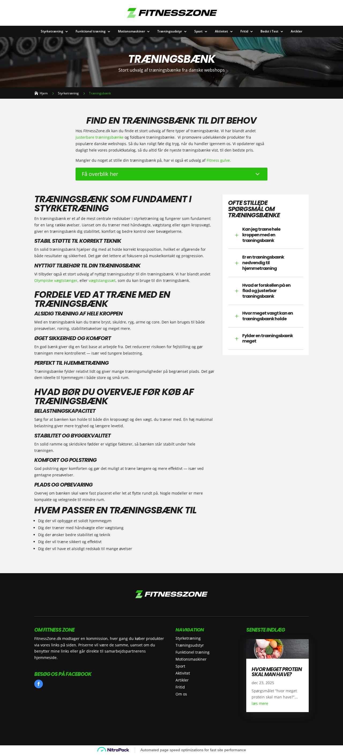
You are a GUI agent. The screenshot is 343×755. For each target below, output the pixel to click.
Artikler (296, 32)
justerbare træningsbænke (100, 137)
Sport (198, 32)
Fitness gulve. (219, 160)
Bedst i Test (269, 32)
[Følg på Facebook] (38, 684)
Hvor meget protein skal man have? (277, 672)
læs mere (260, 703)
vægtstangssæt (102, 280)
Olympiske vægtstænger (55, 280)
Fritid (244, 32)
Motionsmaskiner (131, 32)
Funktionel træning (91, 32)
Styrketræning (52, 32)
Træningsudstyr (169, 32)
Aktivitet (221, 32)
